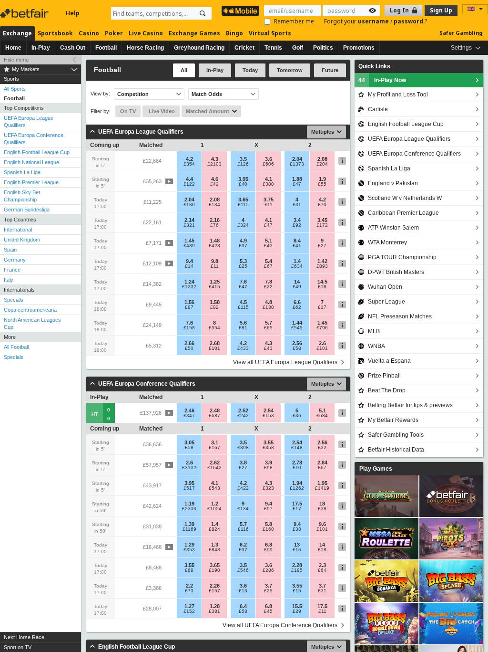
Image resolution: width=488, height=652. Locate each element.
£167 (214, 447)
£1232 (189, 286)
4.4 (189, 179)
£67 (268, 266)
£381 (214, 611)
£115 (243, 204)
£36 (297, 415)
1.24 (189, 281)
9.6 (322, 524)
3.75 (269, 199)
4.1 (268, 179)
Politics (323, 47)
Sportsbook (55, 33)
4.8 (268, 302)
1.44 (297, 322)
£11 (268, 204)
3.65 (243, 199)
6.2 (243, 544)
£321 (189, 225)
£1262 (297, 488)
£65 (268, 328)
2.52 (243, 410)
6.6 (297, 302)
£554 (214, 328)
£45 (268, 611)
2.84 (322, 462)
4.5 (243, 302)
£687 (214, 415)
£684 (322, 415)
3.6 (268, 159)
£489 (189, 245)
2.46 (189, 410)
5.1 (268, 240)
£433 (243, 348)
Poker (114, 33)
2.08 (322, 159)
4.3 (214, 159)
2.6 (322, 343)
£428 (214, 245)
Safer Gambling (460, 32)
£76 (214, 225)
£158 (189, 328)
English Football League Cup (37, 152)
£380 (268, 184)
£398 (243, 447)
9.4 (189, 261)
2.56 (297, 343)
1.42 (322, 261)
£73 (189, 591)
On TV (128, 111)
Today (250, 70)
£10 (297, 467)
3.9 (268, 462)
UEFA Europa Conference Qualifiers (33, 138)
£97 (243, 245)
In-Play (40, 47)
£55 (322, 184)
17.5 (297, 503)
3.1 (214, 442)
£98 (268, 467)
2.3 (322, 565)
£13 (243, 591)
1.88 (297, 179)
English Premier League (31, 182)
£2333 (189, 508)
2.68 (215, 343)
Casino (89, 33)
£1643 (214, 467)
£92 (297, 225)
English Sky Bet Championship (22, 195)
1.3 (214, 544)
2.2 (189, 585)
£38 (322, 508)
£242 (243, 415)
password (409, 21)
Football (106, 47)
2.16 (215, 220)
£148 (297, 447)
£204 (322, 164)
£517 (189, 488)
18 (322, 503)
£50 (189, 348)
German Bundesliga (27, 209)
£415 (214, 286)
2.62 (215, 462)
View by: (100, 93)
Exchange (17, 33)
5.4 (268, 261)
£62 (297, 307)
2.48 (215, 410)
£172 (322, 225)
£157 (214, 591)
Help (73, 13)
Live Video (161, 111)
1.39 (189, 524)
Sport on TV (17, 647)
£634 (297, 266)
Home (13, 47)
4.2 (189, 159)
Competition (133, 94)
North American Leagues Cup (32, 323)
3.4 (297, 220)
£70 (322, 204)
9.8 (214, 261)
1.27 (189, 606)
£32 (322, 447)
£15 (297, 591)
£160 (268, 529)
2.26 (215, 585)
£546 (243, 570)
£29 (297, 611)
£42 (214, 184)
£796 (322, 328)
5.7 (268, 322)
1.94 (297, 483)
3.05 (189, 442)
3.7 (268, 585)
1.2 (214, 503)
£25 (243, 266)
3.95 (243, 179)
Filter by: (101, 111)
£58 (297, 348)
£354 (189, 164)
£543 (214, 488)
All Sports (15, 89)
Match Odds (207, 94)
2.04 (297, 159)
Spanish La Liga (22, 172)
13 (297, 544)
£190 (214, 570)
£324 (243, 225)
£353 (189, 549)
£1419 (322, 488)
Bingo (234, 33)
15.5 (297, 606)
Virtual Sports (270, 33)
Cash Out (72, 47)
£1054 (214, 508)
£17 (322, 307)
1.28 (215, 606)
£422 (243, 488)
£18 (322, 286)
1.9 (322, 179)
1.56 (189, 302)
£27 (322, 245)
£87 (189, 307)
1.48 (215, 240)
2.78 (297, 462)
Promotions (359, 47)
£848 (214, 549)
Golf (297, 47)
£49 (297, 286)
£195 (297, 570)
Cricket (244, 47)
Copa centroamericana (30, 310)
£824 (214, 529)
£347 (189, 415)
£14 (189, 266)
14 (297, 281)
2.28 (297, 565)
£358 (268, 447)
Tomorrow (290, 70)
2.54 (269, 410)
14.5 (322, 281)
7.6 (243, 281)
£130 (268, 307)
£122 (189, 184)
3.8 (243, 462)
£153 (268, 415)
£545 (297, 328)
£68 (189, 570)
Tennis (273, 47)
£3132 (189, 467)
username (374, 21)
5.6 (243, 322)
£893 (322, 266)
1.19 (189, 503)
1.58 (215, 302)
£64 (322, 570)
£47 (297, 184)
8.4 (297, 240)
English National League (31, 162)
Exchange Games (194, 33)
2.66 (189, 343)
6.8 (268, 544)
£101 (214, 348)
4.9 (243, 240)
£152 (189, 611)
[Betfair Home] (25, 13)
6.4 (243, 606)
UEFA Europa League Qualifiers (28, 121)
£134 (214, 204)
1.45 (189, 240)
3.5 (243, 159)
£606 (268, 164)
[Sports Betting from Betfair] (240, 11)
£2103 (214, 164)
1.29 (189, 544)
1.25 (215, 281)
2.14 (189, 220)
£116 (243, 529)
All (184, 70)
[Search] (202, 13)
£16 (297, 549)
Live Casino (146, 33)
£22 (268, 286)
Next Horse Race (24, 637)
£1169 (189, 529)
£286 (268, 570)
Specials (13, 300)
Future (330, 70)
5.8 (268, 524)
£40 (243, 184)
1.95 (322, 483)
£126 (243, 164)
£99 (268, 549)
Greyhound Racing (199, 47)
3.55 (269, 442)
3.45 (322, 220)
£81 (243, 328)
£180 (189, 204)
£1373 (297, 164)
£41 (297, 245)
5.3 (243, 261)
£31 (297, 204)
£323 (268, 488)
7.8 (268, 281)
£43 (268, 245)
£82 (214, 307)
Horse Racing (145, 47)
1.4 (297, 261)
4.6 (214, 179)
